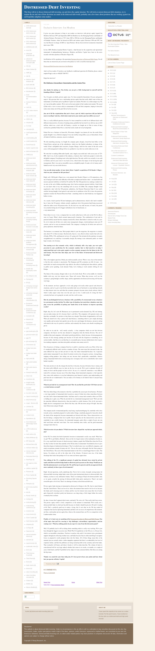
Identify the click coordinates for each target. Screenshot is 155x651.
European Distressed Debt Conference (31, 310)
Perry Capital (30, 475)
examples (29, 316)
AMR (27, 73)
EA (27, 282)
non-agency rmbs (31, 463)
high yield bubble (31, 362)
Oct (112, 110)
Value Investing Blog (114, 222)
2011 (111, 99)
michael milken (31, 448)
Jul (112, 181)
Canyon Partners (31, 102)
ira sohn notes (30, 393)
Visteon (28, 580)
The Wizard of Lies (113, 55)
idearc (28, 376)
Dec (112, 104)
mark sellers (30, 434)
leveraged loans (31, 410)
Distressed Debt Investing (52, 6)
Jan (112, 199)
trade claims (30, 565)
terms (28, 550)
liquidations (29, 418)
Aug (112, 178)
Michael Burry (30, 444)
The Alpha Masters (113, 51)
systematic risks (31, 546)
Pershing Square (31, 478)
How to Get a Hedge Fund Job (117, 216)
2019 (111, 76)
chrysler (28, 122)
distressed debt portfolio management (31, 242)
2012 (111, 96)
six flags (28, 528)
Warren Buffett (30, 587)
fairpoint (28, 319)
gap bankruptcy (31, 331)
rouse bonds (30, 514)
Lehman (28, 406)
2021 (111, 73)
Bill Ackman (29, 88)
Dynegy (28, 279)
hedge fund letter (31, 353)
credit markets (30, 141)
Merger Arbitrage (113, 220)
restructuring (30, 502)
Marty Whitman (30, 437)
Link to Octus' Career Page (116, 63)
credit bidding (30, 138)
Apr (112, 190)
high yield (29, 358)
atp (27, 76)
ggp (27, 338)
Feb (112, 196)
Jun (112, 184)
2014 (111, 90)
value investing (31, 572)
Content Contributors (117, 155)
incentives (29, 379)
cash (27, 107)
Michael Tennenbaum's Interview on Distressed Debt (119, 117)
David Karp (29, 144)
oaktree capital (30, 468)
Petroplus (29, 483)
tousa (28, 562)
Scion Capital (30, 518)
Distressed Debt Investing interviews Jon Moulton (58, 66)
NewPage (29, 459)
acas (27, 50)
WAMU (28, 584)
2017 (111, 82)
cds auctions (30, 116)
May (112, 187)
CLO (27, 126)
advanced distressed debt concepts (31, 60)
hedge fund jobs (31, 348)
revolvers (29, 511)
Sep (112, 113)
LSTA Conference (31, 429)
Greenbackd (111, 213)
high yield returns (31, 367)
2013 (111, 93)
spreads (28, 540)
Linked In (29, 415)
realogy (28, 499)
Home (73, 582)
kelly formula (30, 400)
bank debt (29, 85)
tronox (28, 568)
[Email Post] (57, 564)
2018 (111, 79)
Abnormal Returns (113, 211)
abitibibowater (30, 47)
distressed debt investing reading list (31, 219)
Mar (112, 193)
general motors (31, 335)
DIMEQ (28, 154)
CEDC (28, 119)
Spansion (29, 531)
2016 (111, 85)
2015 (111, 88)
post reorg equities (32, 487)
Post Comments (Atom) (57, 584)
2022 (111, 70)
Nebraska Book (31, 456)
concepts (29, 129)
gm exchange (30, 341)
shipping (29, 524)
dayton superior (31, 148)
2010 (111, 102)
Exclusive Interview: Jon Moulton (59, 27)
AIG (27, 66)
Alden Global (30, 69)
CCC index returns (32, 110)
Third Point (29, 558)
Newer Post (47, 582)
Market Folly (111, 218)
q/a (27, 492)
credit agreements (31, 132)
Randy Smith (30, 495)
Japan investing (31, 396)
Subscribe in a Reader (115, 26)
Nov (112, 107)
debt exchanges (31, 151)
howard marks (30, 372)
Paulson (28, 471)
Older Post (99, 582)
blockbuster (29, 91)
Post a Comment (49, 573)
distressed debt (31, 158)
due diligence (30, 276)
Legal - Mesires (31, 403)
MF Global (29, 441)
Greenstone (29, 345)
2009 (111, 203)
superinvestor (30, 543)
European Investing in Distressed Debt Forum (84, 59)
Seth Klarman (30, 521)
